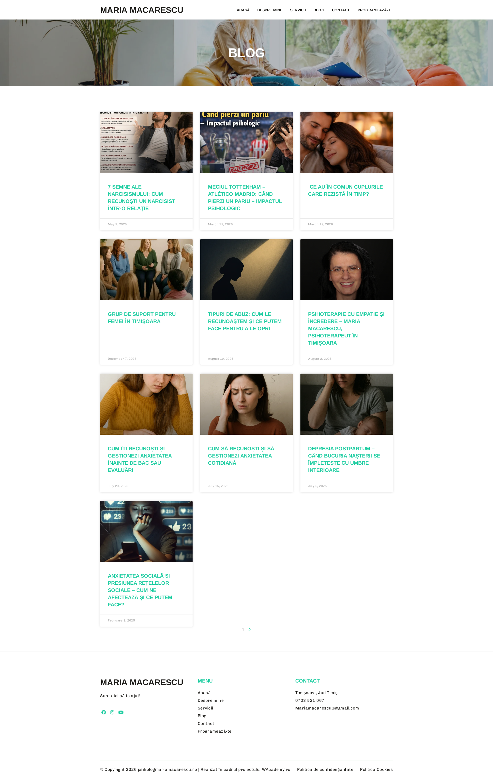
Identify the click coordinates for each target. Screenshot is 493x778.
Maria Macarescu (141, 10)
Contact (341, 10)
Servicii (298, 10)
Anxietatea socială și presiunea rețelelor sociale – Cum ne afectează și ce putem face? (140, 590)
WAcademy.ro (276, 769)
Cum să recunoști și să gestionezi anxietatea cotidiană (241, 456)
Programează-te (375, 10)
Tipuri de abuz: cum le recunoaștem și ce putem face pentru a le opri (245, 321)
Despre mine (269, 10)
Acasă (243, 10)
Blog (319, 10)
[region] (66, 739)
